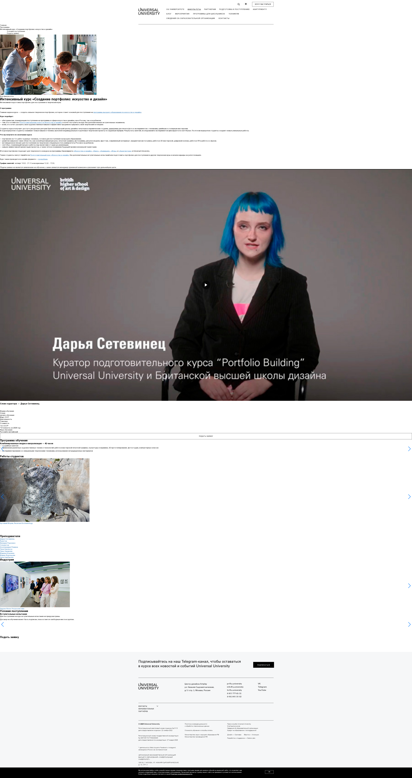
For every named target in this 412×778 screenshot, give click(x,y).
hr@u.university (234, 690)
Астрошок (255, 735)
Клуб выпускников (233, 726)
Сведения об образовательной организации (190, 18)
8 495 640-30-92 (234, 697)
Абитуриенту (260, 9)
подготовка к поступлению (234, 9)
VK (259, 684)
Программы (5, 27)
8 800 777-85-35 (234, 694)
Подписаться (263, 665)
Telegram (262, 687)
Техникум (234, 14)
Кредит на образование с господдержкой (241, 730)
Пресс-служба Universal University (239, 724)
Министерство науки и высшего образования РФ (202, 735)
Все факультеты (7, 96)
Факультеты (194, 9)
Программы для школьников (209, 14)
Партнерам (210, 9)
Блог (168, 14)
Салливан (238, 735)
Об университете (175, 9)
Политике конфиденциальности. (181, 774)
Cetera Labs (251, 738)
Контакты (224, 18)
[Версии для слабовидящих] (246, 4)
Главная (3, 25)
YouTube (262, 690)
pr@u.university (234, 684)
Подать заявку (13, 33)
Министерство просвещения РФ (196, 737)
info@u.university (235, 687)
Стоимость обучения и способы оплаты (198, 730)
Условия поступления (16, 31)
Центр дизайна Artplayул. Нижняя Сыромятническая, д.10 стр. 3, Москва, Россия (199, 687)
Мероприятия (182, 14)
